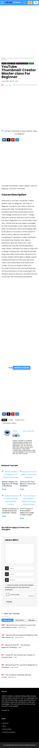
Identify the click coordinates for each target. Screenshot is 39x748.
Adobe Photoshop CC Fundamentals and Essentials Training (10, 511)
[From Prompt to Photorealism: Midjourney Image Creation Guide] (28, 496)
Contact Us (5, 710)
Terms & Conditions (9, 732)
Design (4, 63)
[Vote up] (9, 85)
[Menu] (2, 2)
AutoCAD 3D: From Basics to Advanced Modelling (27, 484)
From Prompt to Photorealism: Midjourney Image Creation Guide (27, 512)
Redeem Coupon (21, 368)
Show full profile (28, 431)
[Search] (24, 2)
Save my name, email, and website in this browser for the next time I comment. (19, 587)
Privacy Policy (7, 729)
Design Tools (11, 63)
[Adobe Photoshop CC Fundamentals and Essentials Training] (10, 496)
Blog (4, 726)
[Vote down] (6, 85)
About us (5, 723)
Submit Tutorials (30, 2)
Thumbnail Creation (22, 63)
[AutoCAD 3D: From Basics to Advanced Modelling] (28, 472)
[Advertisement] (19, 27)
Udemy (31, 63)
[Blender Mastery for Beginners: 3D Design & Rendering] (10, 472)
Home (3, 58)
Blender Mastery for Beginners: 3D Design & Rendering (10, 484)
